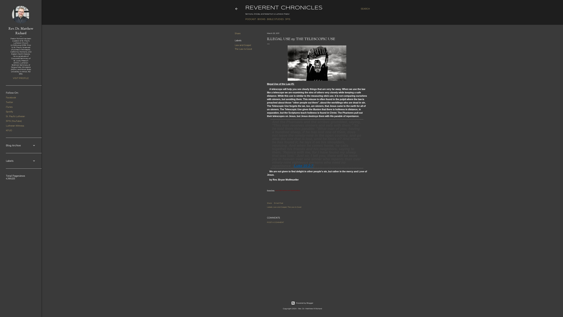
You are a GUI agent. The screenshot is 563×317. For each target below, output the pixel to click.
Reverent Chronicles (284, 7)
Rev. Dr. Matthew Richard (21, 30)
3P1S (287, 19)
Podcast (250, 19)
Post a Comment (275, 222)
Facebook (11, 97)
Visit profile (21, 78)
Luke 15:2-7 (303, 166)
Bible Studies (275, 19)
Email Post (278, 203)
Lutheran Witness (15, 125)
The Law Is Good (243, 49)
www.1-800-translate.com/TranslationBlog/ (287, 190)
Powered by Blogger (304, 303)
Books (261, 19)
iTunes (9, 107)
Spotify (9, 111)
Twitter (9, 102)
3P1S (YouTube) (14, 121)
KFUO (9, 130)
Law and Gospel (243, 45)
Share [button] (238, 33)
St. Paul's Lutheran (15, 116)
